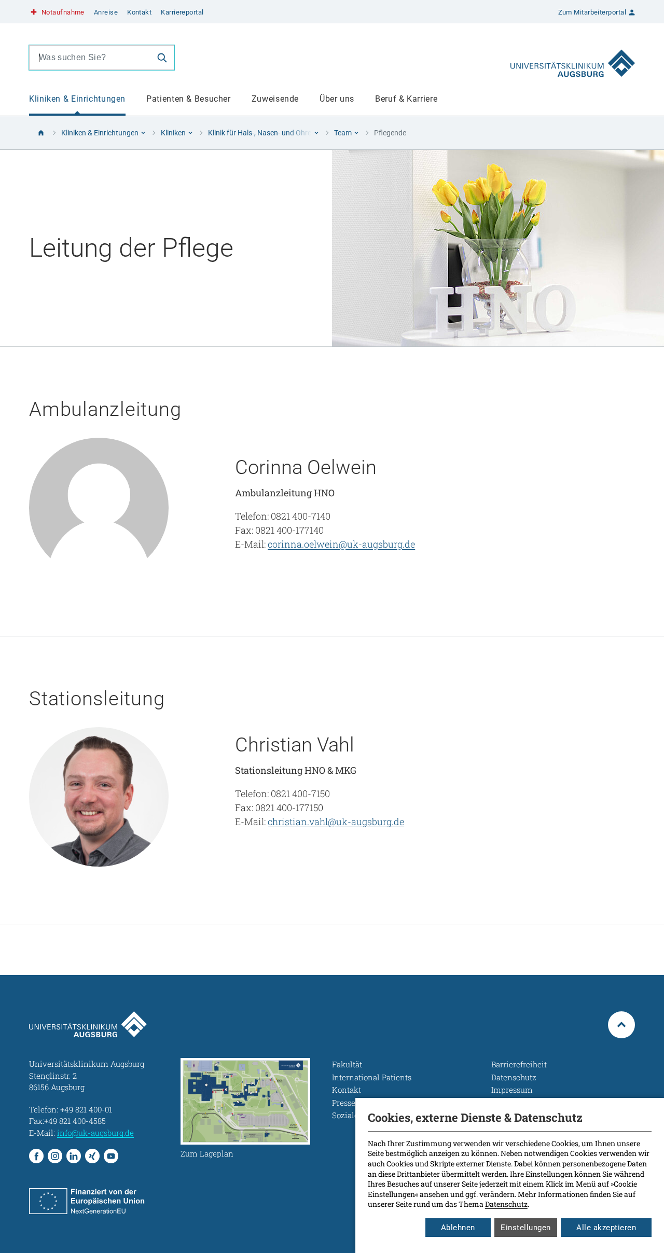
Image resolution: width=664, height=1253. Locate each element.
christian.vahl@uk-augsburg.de (336, 821)
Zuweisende (275, 99)
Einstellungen (526, 1227)
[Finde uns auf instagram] (55, 1156)
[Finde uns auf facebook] (36, 1156)
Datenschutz (506, 1204)
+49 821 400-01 (86, 1109)
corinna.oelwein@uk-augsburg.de (341, 544)
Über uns (337, 99)
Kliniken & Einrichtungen (77, 99)
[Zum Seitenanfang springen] (621, 1024)
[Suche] (162, 57)
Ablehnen (458, 1227)
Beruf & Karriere (406, 99)
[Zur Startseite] (572, 57)
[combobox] (90, 57)
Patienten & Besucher (188, 99)
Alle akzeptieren (606, 1227)
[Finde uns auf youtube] (111, 1156)
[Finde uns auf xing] (92, 1156)
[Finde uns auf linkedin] (73, 1156)
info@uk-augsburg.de (95, 1132)
